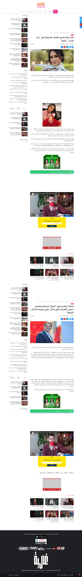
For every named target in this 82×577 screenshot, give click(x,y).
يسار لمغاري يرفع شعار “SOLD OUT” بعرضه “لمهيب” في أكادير (14, 64)
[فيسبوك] (72, 47)
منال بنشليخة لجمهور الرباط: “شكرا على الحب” (38, 265)
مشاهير (55, 11)
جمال (41, 11)
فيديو (24, 11)
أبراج (28, 11)
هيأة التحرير (10, 575)
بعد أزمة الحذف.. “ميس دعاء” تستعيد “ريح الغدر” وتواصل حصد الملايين (67, 265)
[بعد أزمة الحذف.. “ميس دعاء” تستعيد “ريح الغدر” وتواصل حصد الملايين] (67, 260)
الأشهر (18, 108)
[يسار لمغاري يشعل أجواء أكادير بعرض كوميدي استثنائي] (52, 260)
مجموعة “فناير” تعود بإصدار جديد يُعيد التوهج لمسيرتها (15, 49)
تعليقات (11, 108)
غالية (58, 575)
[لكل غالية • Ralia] (41, 5)
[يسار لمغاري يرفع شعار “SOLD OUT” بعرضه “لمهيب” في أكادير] (24, 65)
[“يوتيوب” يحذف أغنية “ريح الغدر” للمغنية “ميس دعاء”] (37, 272)
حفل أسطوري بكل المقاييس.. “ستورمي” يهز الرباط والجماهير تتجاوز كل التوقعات (15, 59)
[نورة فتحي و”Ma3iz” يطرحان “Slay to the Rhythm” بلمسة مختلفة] (67, 272)
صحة (37, 11)
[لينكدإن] (67, 47)
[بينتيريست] (64, 47)
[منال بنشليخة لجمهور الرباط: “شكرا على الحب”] (37, 260)
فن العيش (32, 11)
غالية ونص (50, 11)
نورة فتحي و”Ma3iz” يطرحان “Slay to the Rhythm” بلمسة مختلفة (67, 277)
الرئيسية (60, 11)
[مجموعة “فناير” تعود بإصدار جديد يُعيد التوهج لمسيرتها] (24, 50)
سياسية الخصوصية (16, 575)
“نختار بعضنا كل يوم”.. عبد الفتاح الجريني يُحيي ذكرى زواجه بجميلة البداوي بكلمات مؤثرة (15, 54)
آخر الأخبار (45, 11)
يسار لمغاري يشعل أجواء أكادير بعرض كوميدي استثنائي (52, 265)
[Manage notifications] (79, 574)
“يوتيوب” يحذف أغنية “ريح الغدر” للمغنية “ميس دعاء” (38, 277)
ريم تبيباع (71, 44)
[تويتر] (70, 47)
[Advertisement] (52, 23)
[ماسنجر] (62, 47)
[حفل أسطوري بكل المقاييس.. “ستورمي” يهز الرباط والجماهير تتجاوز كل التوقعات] (24, 60)
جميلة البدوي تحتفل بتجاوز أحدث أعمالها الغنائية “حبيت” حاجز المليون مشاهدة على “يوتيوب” (52, 278)
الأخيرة (24, 108)
